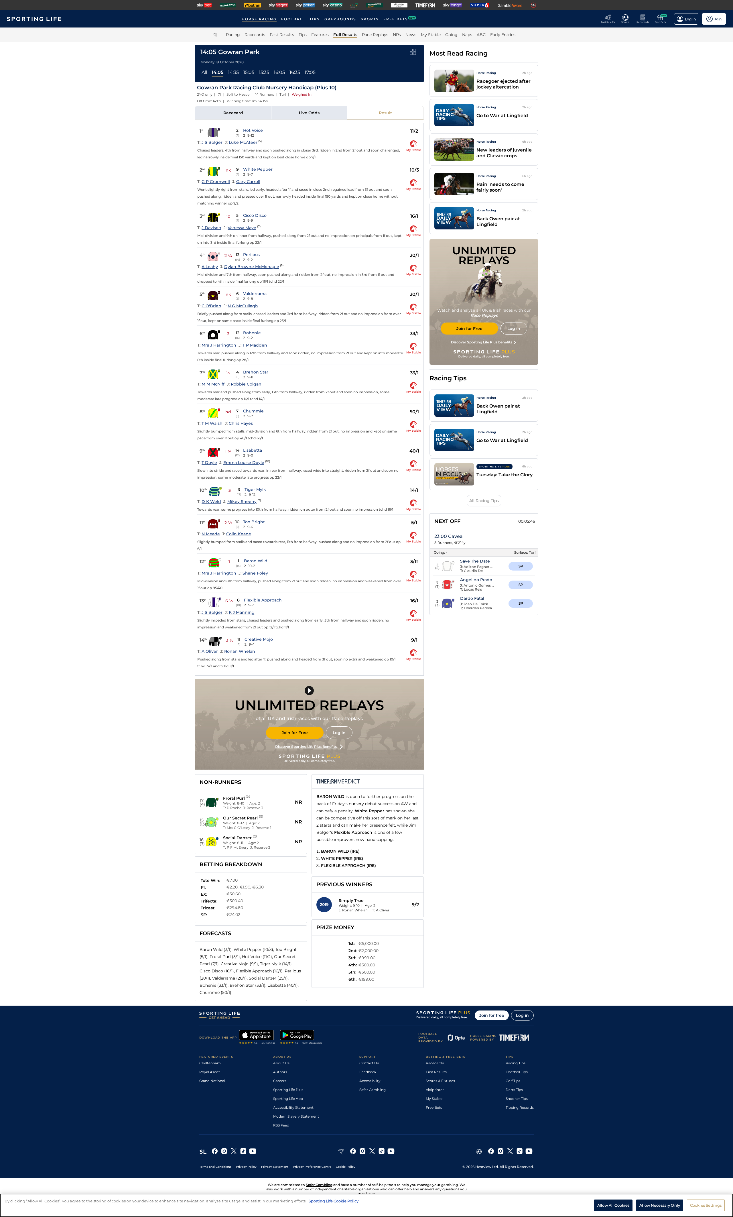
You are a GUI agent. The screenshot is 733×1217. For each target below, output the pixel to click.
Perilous (251, 254)
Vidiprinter (435, 1090)
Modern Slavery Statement (296, 1116)
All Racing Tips (484, 500)
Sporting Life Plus (288, 1090)
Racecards (435, 1063)
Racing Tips (515, 1063)
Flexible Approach (263, 600)
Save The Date (475, 561)
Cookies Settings (706, 1205)
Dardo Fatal (472, 598)
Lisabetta (252, 450)
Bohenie (252, 332)
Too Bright (254, 521)
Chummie (253, 411)
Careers (279, 1081)
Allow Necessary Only (659, 1205)
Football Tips (517, 1072)
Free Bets (434, 1107)
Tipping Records (520, 1107)
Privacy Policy (246, 1167)
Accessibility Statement (293, 1107)
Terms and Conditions (215, 1167)
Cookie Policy (345, 1167)
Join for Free (295, 732)
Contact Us (369, 1063)
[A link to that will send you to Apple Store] (257, 1037)
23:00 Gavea (448, 536)
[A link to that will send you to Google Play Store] (301, 1037)
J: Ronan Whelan (353, 910)
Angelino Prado (476, 579)
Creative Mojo (259, 639)
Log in (339, 732)
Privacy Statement (274, 1167)
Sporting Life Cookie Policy (333, 1201)
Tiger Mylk (255, 489)
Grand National (212, 1081)
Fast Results (436, 1072)
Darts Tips (514, 1090)
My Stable (434, 1098)
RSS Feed (281, 1125)
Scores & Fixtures (440, 1081)
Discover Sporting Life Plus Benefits (306, 746)
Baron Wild (255, 560)
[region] (366, 1205)
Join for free (491, 1015)
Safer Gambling (372, 1090)
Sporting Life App (288, 1098)
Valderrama (255, 293)
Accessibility (370, 1081)
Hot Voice (253, 130)
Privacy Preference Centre (312, 1167)
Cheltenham (210, 1063)
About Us (281, 1063)
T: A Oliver (380, 910)
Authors (280, 1072)
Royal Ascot (209, 1072)
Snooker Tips (517, 1098)
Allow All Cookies (613, 1205)
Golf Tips (513, 1081)
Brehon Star (255, 372)
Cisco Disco (255, 215)
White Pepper (258, 169)
